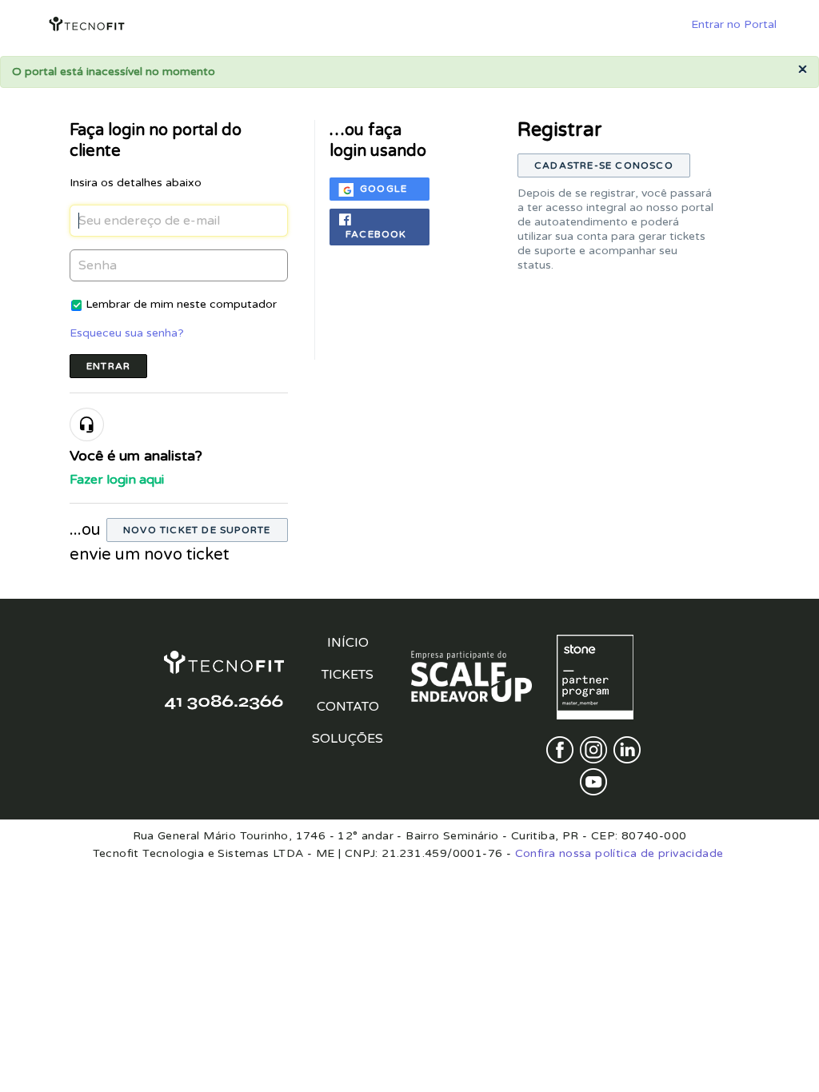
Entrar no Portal (734, 24)
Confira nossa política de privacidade (619, 853)
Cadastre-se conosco (603, 165)
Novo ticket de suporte (196, 530)
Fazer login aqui (117, 480)
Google (383, 188)
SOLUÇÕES (347, 739)
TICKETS (348, 675)
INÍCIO (348, 643)
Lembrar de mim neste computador (181, 304)
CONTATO (348, 707)
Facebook (376, 234)
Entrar (108, 366)
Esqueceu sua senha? (127, 333)
